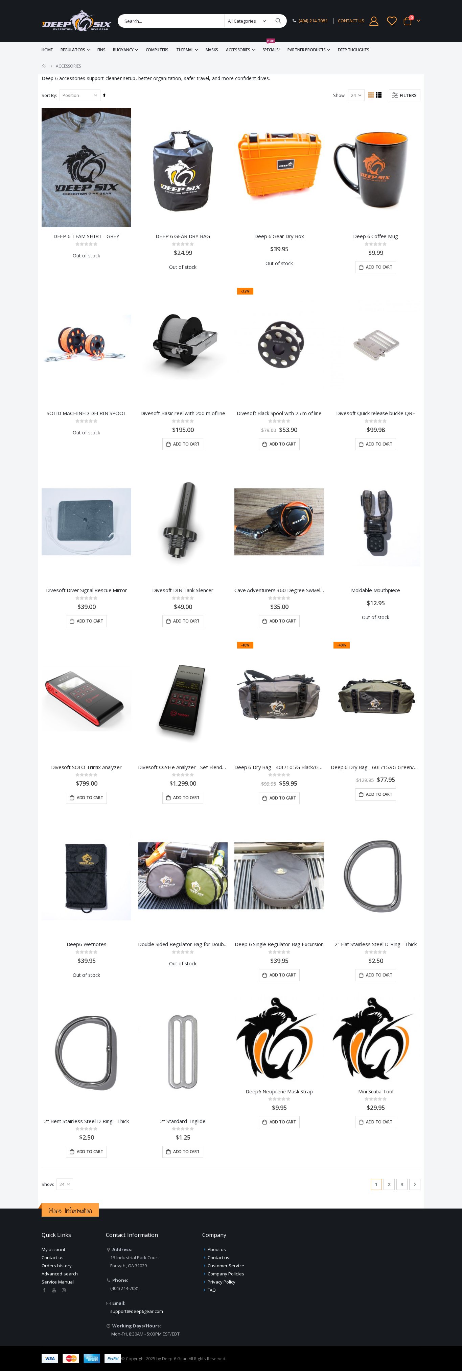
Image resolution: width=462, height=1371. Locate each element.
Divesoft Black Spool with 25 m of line (279, 413)
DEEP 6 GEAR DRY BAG (183, 236)
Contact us (53, 1257)
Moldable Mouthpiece (375, 590)
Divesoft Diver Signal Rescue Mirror (86, 590)
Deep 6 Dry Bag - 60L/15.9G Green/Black (375, 767)
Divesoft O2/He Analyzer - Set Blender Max (183, 767)
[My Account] (374, 21)
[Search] (278, 21)
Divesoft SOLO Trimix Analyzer (86, 767)
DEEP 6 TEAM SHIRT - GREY (86, 236)
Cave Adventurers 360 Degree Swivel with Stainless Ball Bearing (279, 590)
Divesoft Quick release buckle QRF (375, 413)
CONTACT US (351, 21)
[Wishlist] (392, 21)
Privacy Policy (222, 1282)
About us (217, 1249)
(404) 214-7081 (313, 21)
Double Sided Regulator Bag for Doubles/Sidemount (183, 944)
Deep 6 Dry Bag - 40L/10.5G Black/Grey (279, 767)
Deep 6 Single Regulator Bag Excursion (279, 944)
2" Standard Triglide (182, 1121)
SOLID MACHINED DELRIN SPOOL (86, 413)
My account (53, 1249)
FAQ (212, 1290)
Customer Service (226, 1266)
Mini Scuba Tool (375, 1091)
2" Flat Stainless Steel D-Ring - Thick (375, 944)
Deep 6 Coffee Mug (375, 236)
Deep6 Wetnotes (87, 944)
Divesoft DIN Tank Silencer (182, 590)
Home (44, 66)
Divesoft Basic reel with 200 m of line (182, 413)
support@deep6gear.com (136, 1311)
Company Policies (226, 1274)
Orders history (57, 1266)
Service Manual (58, 1282)
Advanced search (60, 1274)
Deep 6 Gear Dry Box (279, 236)
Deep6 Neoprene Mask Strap (279, 1091)
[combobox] (202, 21)
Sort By (49, 95)
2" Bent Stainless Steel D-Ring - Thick (86, 1121)
